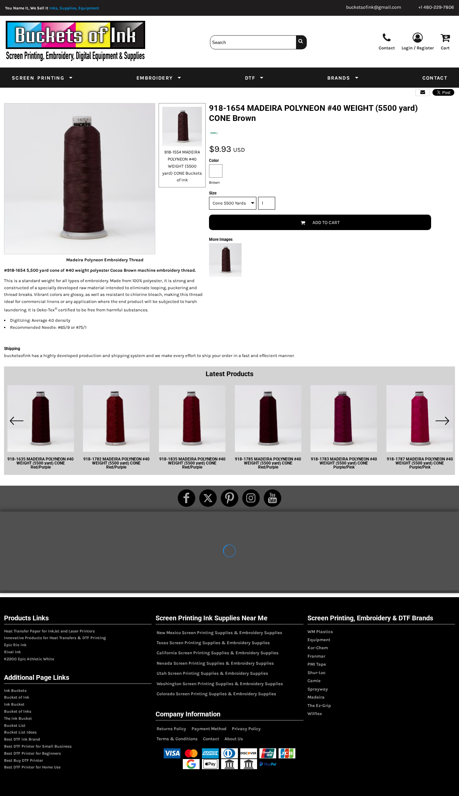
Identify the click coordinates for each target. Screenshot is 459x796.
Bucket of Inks (17, 711)
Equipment (318, 639)
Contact (211, 738)
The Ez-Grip (319, 705)
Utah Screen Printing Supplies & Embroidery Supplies (212, 673)
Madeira (316, 697)
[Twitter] (208, 498)
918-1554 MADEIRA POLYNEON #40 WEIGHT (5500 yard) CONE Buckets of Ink (182, 165)
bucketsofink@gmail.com (373, 7)
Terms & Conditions (177, 738)
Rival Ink (12, 652)
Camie (314, 680)
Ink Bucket (14, 704)
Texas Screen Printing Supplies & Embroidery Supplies (213, 642)
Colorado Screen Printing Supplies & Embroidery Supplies (216, 693)
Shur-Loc (316, 672)
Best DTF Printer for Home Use (32, 767)
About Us (233, 738)
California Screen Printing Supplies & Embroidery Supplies (218, 652)
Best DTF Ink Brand (22, 739)
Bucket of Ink (16, 697)
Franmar (316, 656)
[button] (42, 78)
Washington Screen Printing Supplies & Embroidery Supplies (220, 683)
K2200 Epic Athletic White (29, 659)
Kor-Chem (317, 647)
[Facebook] (186, 498)
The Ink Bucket (18, 718)
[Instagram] (251, 498)
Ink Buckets (15, 690)
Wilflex (314, 713)
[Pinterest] (229, 498)
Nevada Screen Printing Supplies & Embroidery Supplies (215, 663)
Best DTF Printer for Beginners (32, 753)
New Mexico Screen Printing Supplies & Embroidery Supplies (219, 632)
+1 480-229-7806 (436, 7)
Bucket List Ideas (20, 732)
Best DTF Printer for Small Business (38, 746)
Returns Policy (171, 728)
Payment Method (209, 728)
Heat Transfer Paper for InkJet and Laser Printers (49, 631)
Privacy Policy (246, 728)
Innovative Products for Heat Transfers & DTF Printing (55, 637)
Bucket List (15, 725)
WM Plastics (320, 631)
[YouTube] (272, 498)
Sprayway (317, 689)
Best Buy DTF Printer (23, 760)
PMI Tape (316, 664)
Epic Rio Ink (15, 645)
